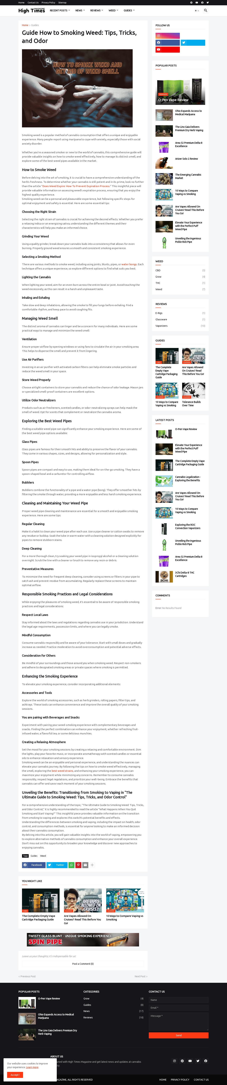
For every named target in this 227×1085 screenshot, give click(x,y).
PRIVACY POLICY (180, 1079)
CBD (180, 270)
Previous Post (28, 976)
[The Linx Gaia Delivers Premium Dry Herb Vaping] (164, 131)
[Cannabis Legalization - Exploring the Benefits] (164, 481)
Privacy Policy (48, 2)
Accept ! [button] (15, 1074)
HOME (163, 1079)
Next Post (140, 976)
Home (21, 2)
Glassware (180, 319)
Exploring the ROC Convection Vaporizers (187, 526)
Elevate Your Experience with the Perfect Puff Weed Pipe (188, 226)
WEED (112, 10)
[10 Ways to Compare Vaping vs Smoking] (164, 195)
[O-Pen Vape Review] (164, 433)
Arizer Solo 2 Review (186, 158)
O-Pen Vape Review (186, 429)
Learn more (32, 1067)
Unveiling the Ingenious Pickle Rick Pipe (188, 240)
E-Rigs (180, 313)
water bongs (129, 264)
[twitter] (208, 2)
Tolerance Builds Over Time (191, 404)
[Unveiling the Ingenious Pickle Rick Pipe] (164, 242)
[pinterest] (191, 2)
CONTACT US (201, 1079)
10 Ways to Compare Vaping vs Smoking (124, 917)
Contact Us (33, 2)
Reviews (113, 1017)
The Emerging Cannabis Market (188, 176)
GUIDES (128, 10)
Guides (35, 25)
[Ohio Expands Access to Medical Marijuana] (164, 115)
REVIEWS (95, 10)
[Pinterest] (78, 865)
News (113, 1011)
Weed (43, 856)
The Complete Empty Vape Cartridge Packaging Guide (38, 917)
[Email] (85, 865)
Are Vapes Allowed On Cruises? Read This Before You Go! (82, 919)
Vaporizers (180, 325)
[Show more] (92, 865)
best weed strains (62, 770)
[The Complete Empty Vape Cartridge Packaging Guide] (164, 465)
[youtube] (197, 2)
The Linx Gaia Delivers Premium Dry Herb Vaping (189, 128)
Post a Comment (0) (83, 963)
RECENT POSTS (58, 10)
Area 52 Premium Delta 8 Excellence (188, 144)
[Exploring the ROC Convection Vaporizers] (164, 529)
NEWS (79, 10)
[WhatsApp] (71, 865)
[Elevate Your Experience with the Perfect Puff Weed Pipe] (164, 226)
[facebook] (202, 2)
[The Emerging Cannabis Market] (164, 179)
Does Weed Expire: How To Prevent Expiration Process (76, 186)
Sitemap (62, 2)
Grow (180, 276)
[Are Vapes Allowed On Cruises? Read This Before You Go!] (164, 211)
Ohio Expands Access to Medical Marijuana (188, 112)
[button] (197, 10)
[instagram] (168, 36)
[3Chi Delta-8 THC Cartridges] (164, 577)
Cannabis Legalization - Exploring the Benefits (188, 479)
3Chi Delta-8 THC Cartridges (184, 574)
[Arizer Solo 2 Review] (164, 163)
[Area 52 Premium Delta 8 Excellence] (164, 147)
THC (180, 283)
